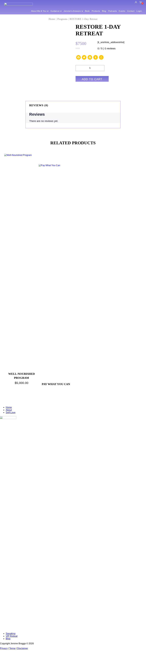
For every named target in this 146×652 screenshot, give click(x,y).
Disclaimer (22, 648)
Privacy (4, 648)
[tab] (73, 105)
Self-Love (10, 412)
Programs (62, 19)
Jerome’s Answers (72, 11)
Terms (12, 648)
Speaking (10, 633)
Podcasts (112, 11)
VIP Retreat (11, 636)
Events (122, 11)
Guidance (55, 11)
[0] (140, 2)
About (9, 410)
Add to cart (92, 79)
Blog (104, 11)
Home (52, 19)
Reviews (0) (38, 105)
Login (139, 11)
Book (87, 11)
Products (96, 11)
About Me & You (38, 11)
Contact (130, 11)
